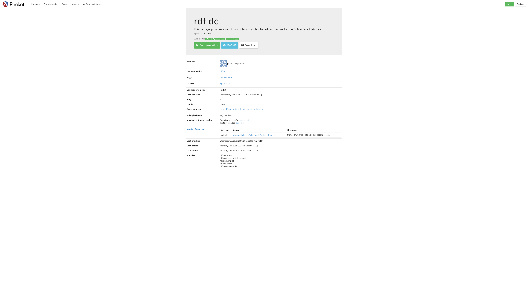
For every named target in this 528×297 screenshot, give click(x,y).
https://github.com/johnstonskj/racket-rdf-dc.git (254, 135)
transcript (244, 120)
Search (65, 4)
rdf (230, 77)
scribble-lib (237, 109)
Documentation (51, 4)
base (222, 109)
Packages (35, 4)
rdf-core (228, 109)
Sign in (509, 4)
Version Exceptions (196, 129)
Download (250, 45)
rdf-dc (222, 71)
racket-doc (258, 109)
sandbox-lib (248, 109)
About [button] (75, 4)
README (231, 45)
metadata (224, 77)
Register (520, 4)
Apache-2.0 (225, 83)
